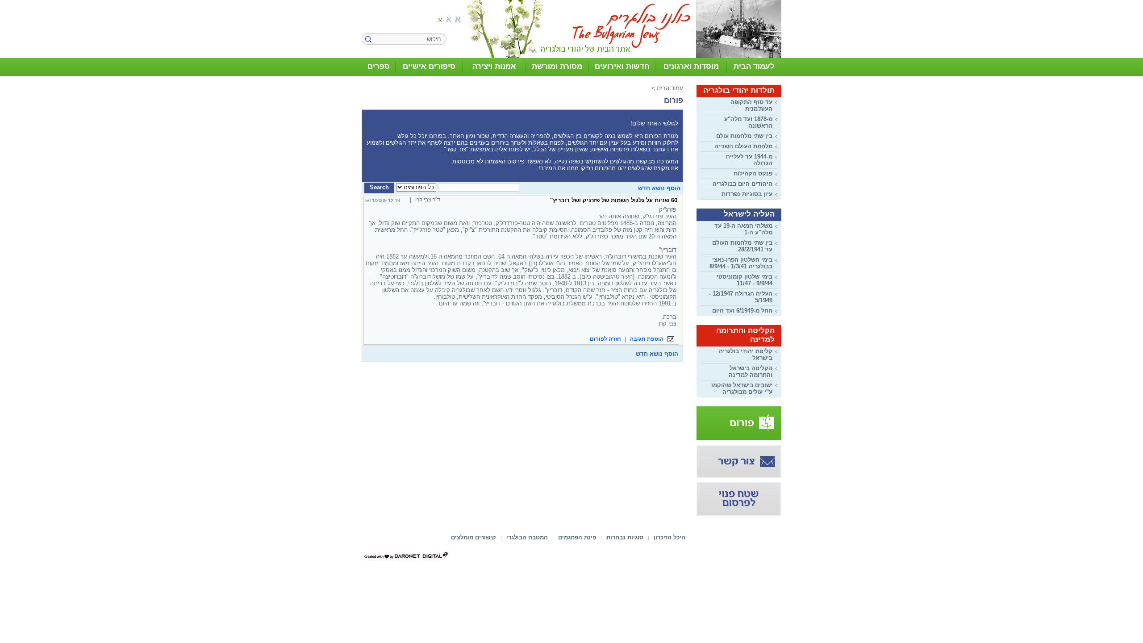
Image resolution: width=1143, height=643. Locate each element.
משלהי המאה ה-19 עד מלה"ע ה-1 (743, 229)
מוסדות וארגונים (691, 66)
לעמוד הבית (754, 66)
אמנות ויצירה (494, 66)
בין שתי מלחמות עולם (744, 136)
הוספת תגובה (647, 339)
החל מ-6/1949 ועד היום (742, 310)
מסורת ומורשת (557, 66)
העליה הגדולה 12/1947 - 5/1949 (740, 297)
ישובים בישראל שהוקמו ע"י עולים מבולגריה (741, 388)
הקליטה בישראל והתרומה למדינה (750, 371)
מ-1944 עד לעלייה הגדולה (749, 160)
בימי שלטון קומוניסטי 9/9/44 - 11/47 (744, 280)
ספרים (378, 66)
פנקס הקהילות (753, 173)
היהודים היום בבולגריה (742, 183)
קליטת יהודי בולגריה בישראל (745, 354)
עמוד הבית (670, 88)
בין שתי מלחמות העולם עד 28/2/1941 (742, 246)
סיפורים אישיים (429, 66)
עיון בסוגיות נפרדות (747, 194)
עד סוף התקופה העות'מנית (751, 105)
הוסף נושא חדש (659, 188)
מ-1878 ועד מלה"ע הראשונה (748, 122)
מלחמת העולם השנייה (743, 146)
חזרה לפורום (605, 339)
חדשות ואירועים (622, 66)
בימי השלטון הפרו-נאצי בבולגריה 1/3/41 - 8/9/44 (740, 263)
